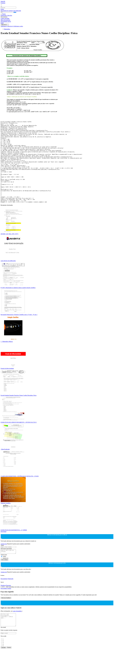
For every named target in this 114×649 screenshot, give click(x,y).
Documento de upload (7, 10)
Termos (9, 588)
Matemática (7, 29)
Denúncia (3, 585)
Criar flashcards (17, 10)
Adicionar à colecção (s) (7, 26)
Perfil (2, 23)
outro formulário (17, 611)
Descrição (6, 548)
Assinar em (4, 544)
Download (3, 531)
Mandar (9, 647)
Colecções (9, 15)
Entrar (2, 9)
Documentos (4, 578)
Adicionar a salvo (18, 26)
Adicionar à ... (4, 24)
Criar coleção (4, 559)
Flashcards (4, 15)
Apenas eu (5, 558)
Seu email (3, 627)
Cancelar (3, 647)
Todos (4, 556)
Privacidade (4, 588)
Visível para (4, 554)
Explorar (3, 3)
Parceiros (8, 585)
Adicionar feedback (6, 597)
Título (2, 545)
